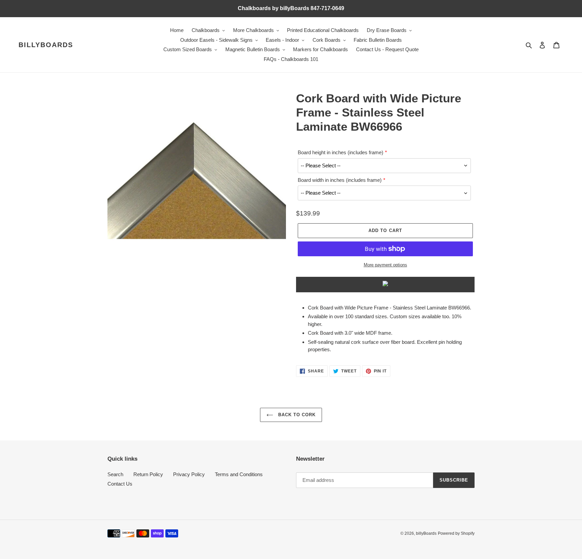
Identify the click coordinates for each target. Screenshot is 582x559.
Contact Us (119, 484)
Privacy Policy (189, 474)
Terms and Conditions (239, 474)
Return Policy (148, 474)
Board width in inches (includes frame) (340, 180)
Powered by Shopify (456, 533)
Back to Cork (296, 414)
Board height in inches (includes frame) (340, 152)
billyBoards (46, 44)
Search (115, 474)
